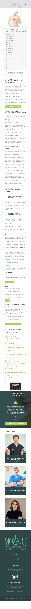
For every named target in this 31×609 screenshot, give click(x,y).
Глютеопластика (9, 58)
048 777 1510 (16, 570)
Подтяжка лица (9, 48)
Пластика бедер (9, 60)
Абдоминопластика (10, 56)
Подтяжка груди (10, 36)
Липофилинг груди (10, 40)
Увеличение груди (10, 34)
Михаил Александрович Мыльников (15, 459)
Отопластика (9, 46)
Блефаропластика (10, 42)
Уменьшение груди (10, 38)
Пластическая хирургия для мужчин (14, 64)
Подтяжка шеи (9, 52)
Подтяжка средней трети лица (13, 68)
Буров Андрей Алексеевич (15, 490)
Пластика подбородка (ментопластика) (15, 62)
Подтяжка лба (9, 50)
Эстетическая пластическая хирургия (16, 30)
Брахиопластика (9, 66)
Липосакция (9, 54)
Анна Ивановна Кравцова (15, 522)
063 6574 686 (15, 573)
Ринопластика (9, 44)
